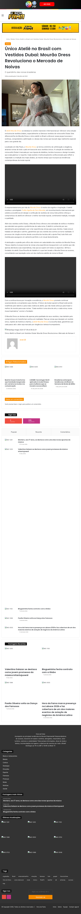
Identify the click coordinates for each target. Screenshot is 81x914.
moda (28, 880)
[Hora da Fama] (16, 15)
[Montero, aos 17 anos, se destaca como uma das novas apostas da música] (10, 443)
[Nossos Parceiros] (40, 28)
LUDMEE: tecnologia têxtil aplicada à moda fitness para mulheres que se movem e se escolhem (39, 383)
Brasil (13, 876)
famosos (42, 876)
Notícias (5, 785)
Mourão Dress (31, 147)
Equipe (65, 907)
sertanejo (62, 880)
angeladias (6, 876)
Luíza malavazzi (19, 880)
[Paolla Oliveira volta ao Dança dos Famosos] (10, 621)
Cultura (5, 762)
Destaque (6, 766)
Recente (39, 432)
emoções (34, 876)
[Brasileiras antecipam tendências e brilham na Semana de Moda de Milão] (65, 372)
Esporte (5, 772)
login (20, 404)
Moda (13, 39)
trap (4, 883)
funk (49, 876)
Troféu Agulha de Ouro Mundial (33, 210)
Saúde (5, 789)
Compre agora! (74, 907)
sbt (56, 880)
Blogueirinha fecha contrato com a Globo (34, 609)
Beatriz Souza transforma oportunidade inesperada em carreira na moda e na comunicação (15, 383)
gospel (55, 876)
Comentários (65, 432)
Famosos (6, 775)
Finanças (6, 779)
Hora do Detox (7, 880)
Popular (14, 432)
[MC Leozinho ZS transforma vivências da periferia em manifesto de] (66, 858)
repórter (50, 880)
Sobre (60, 907)
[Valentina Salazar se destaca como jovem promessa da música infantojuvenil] (10, 527)
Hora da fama (64, 876)
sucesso (70, 880)
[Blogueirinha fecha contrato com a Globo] (10, 612)
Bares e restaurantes (10, 756)
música (35, 880)
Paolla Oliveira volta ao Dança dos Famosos (35, 618)
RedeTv (42, 880)
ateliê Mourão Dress (14, 131)
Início (8, 39)
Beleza (5, 759)
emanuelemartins (23, 876)
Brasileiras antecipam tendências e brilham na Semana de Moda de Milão (65, 382)
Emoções (6, 769)
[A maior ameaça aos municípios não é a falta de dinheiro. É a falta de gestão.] (66, 843)
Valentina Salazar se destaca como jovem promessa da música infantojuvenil (21, 672)
